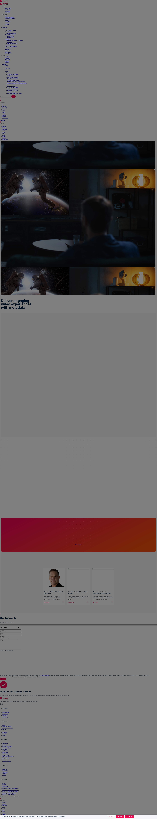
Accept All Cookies (129, 816)
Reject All (120, 816)
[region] (78, 817)
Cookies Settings (111, 816)
